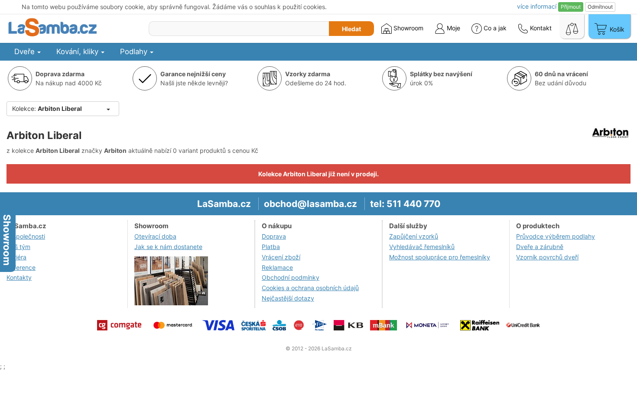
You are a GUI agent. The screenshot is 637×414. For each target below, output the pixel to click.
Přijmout (571, 6)
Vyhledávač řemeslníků (422, 246)
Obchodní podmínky (290, 277)
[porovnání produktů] (572, 26)
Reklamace (277, 267)
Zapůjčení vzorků (413, 236)
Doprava (274, 236)
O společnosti (25, 236)
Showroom (407, 28)
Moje (452, 28)
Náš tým (18, 246)
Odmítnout (600, 6)
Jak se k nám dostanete (168, 246)
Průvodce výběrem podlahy (555, 236)
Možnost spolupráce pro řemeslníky (439, 257)
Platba (271, 246)
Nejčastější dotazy (288, 298)
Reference (21, 267)
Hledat (351, 28)
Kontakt (540, 28)
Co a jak (495, 28)
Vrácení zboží (281, 257)
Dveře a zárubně (539, 246)
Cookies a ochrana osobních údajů (310, 287)
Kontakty (19, 277)
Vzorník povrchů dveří (547, 257)
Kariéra (16, 257)
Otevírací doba (155, 236)
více (536, 6)
